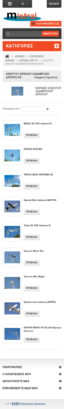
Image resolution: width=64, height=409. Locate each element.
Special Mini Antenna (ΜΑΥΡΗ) (40, 200)
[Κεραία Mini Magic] (12, 283)
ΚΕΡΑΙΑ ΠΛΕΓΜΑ (33, 149)
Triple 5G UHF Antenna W (37, 225)
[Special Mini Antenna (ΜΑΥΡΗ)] (12, 206)
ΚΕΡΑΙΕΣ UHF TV (28, 60)
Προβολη (31, 135)
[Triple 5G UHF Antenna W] (12, 232)
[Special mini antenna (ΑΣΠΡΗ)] (12, 308)
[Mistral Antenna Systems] (22, 17)
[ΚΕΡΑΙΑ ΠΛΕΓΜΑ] (12, 155)
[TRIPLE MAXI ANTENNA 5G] (12, 181)
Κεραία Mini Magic (34, 276)
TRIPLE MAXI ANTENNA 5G (38, 174)
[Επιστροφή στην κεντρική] (7, 56)
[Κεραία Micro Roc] (12, 257)
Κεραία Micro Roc (34, 250)
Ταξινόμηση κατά (11, 108)
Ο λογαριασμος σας (48, 23)
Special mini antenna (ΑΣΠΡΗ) (40, 301)
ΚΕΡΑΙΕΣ (20, 56)
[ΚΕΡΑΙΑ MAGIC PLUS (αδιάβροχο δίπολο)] (12, 334)
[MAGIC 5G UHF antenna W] (12, 130)
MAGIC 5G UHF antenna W (38, 123)
